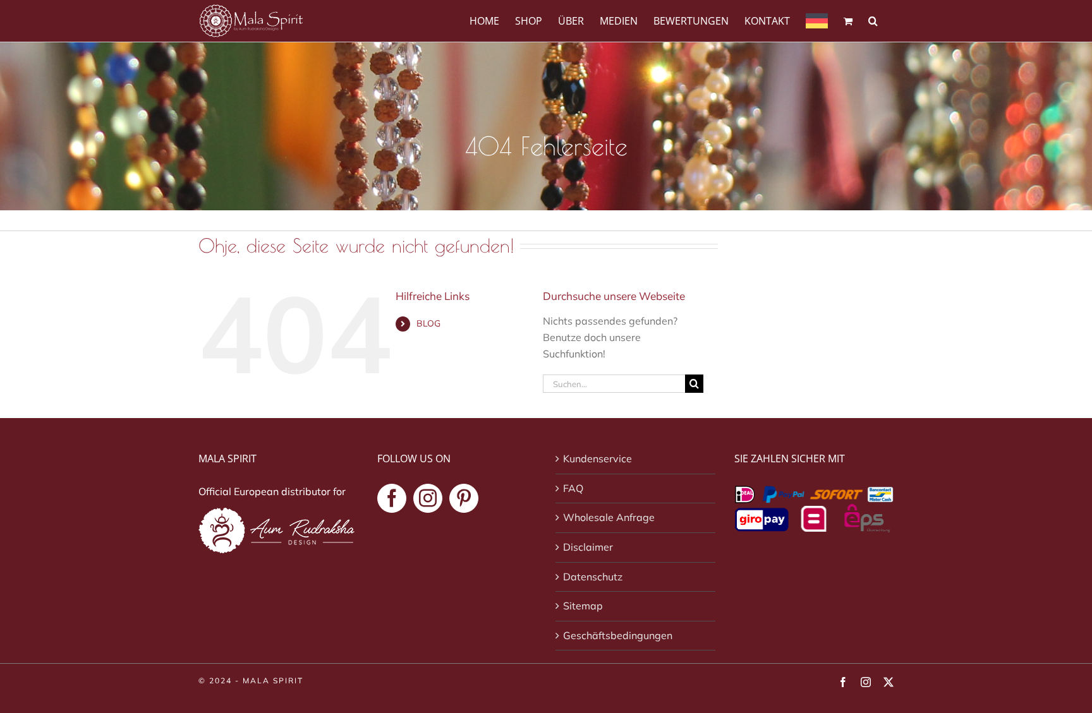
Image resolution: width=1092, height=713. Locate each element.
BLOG (428, 323)
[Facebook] (391, 498)
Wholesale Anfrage (609, 517)
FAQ (573, 488)
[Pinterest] (463, 498)
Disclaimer (588, 547)
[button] (873, 20)
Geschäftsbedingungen (617, 635)
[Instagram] (427, 498)
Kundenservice (597, 458)
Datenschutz (592, 576)
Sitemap (583, 605)
